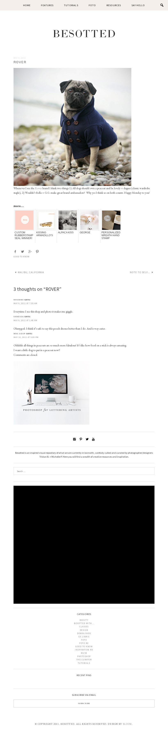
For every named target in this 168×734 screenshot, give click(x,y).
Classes (84, 626)
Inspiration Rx (84, 649)
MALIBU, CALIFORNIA (31, 272)
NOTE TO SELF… (140, 272)
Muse (84, 653)
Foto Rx (84, 643)
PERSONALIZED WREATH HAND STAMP (110, 235)
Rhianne (19, 299)
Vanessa (19, 316)
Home (27, 5)
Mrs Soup (20, 333)
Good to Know (22, 256)
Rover (38, 188)
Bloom (127, 724)
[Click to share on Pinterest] (38, 251)
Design (84, 630)
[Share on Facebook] (16, 251)
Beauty (84, 620)
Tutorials (71, 5)
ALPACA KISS (66, 232)
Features (47, 5)
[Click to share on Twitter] (23, 251)
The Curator (84, 659)
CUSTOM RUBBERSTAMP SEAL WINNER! (24, 235)
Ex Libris (84, 636)
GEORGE (85, 232)
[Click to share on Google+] (30, 251)
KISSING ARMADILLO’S (44, 234)
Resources (114, 5)
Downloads (84, 633)
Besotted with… (84, 623)
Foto (92, 5)
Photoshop (84, 656)
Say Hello (138, 5)
